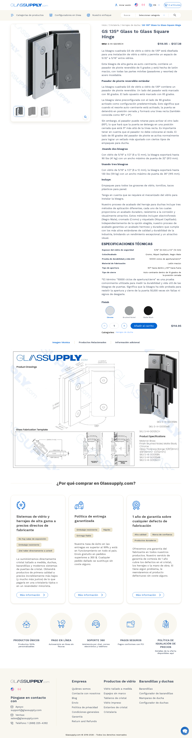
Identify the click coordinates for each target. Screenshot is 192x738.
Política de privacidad (85, 707)
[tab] (61, 342)
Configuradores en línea (68, 15)
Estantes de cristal (115, 707)
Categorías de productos (30, 15)
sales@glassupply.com (25, 718)
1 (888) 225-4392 (37, 723)
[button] (85, 117)
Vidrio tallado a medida (118, 689)
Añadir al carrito (144, 325)
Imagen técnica (61, 342)
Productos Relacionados (92, 342)
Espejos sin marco (115, 693)
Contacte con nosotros (86, 693)
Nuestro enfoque (101, 15)
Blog (74, 698)
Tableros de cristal (115, 698)
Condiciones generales (85, 712)
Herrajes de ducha (131, 25)
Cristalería (114, 25)
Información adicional (127, 342)
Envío (75, 702)
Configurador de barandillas (156, 693)
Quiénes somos (81, 689)
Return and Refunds (84, 721)
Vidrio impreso (112, 702)
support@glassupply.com (26, 710)
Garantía (77, 716)
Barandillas (146, 689)
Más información (30, 594)
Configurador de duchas (153, 702)
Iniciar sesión (125, 5)
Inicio (104, 25)
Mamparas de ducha (151, 698)
